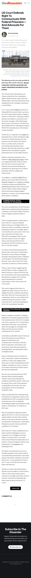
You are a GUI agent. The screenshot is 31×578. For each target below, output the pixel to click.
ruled (24, 135)
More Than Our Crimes (16, 159)
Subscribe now (16, 547)
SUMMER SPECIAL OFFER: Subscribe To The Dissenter (12, 201)
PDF (17, 110)
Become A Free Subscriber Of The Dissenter (14, 309)
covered (16, 444)
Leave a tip (15, 488)
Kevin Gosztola (13, 33)
